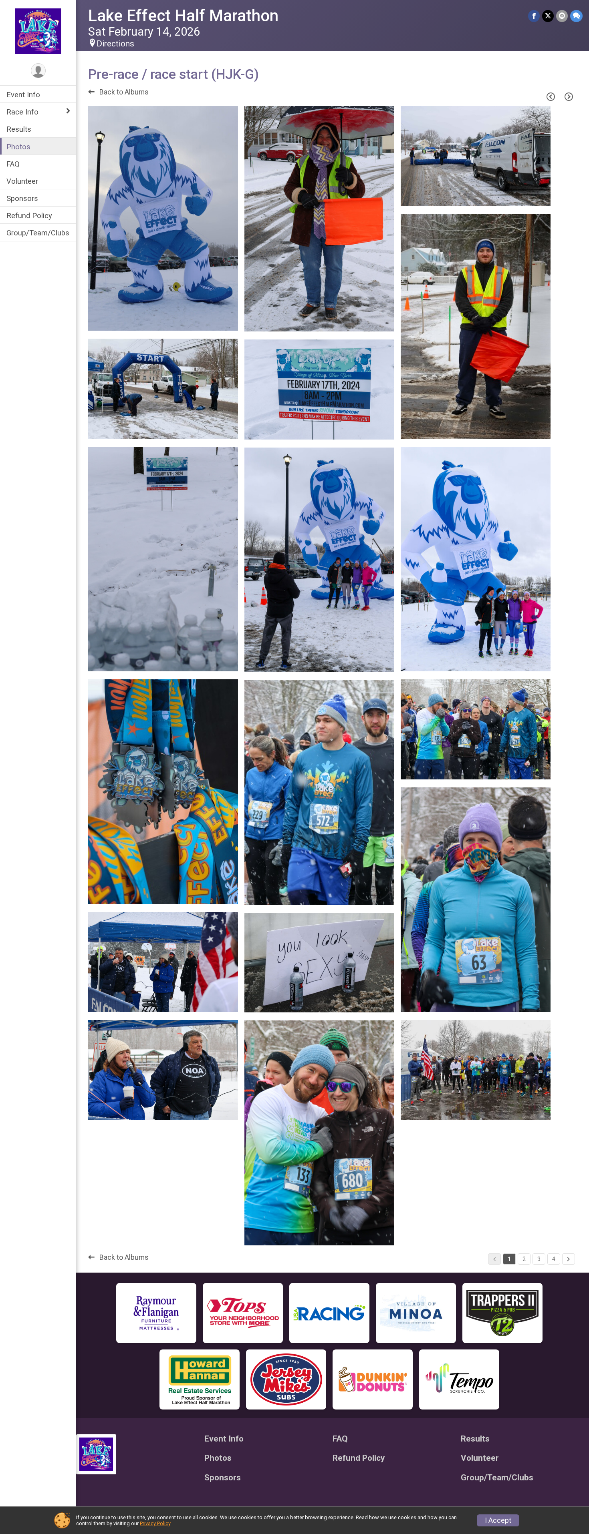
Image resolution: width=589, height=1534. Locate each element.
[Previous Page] (550, 96)
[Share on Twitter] (548, 16)
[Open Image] (163, 218)
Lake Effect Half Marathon (183, 15)
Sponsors (22, 198)
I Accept (498, 1520)
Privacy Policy (155, 1523)
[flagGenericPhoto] (211, 321)
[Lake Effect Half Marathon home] (38, 31)
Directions (115, 43)
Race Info (22, 112)
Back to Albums (123, 92)
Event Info (23, 94)
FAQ (13, 164)
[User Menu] (38, 70)
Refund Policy (29, 215)
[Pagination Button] (568, 1259)
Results (18, 129)
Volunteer (22, 181)
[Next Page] (568, 96)
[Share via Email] (562, 16)
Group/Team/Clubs (37, 233)
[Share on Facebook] (534, 16)
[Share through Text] (576, 16)
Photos (18, 147)
